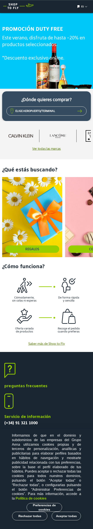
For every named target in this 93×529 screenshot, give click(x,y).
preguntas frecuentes (25, 385)
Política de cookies (31, 498)
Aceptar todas (66, 516)
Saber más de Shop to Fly (46, 343)
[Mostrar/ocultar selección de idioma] (79, 6)
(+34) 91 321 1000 (21, 422)
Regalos (32, 249)
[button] (41, 80)
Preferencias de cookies (44, 507)
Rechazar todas (29, 516)
